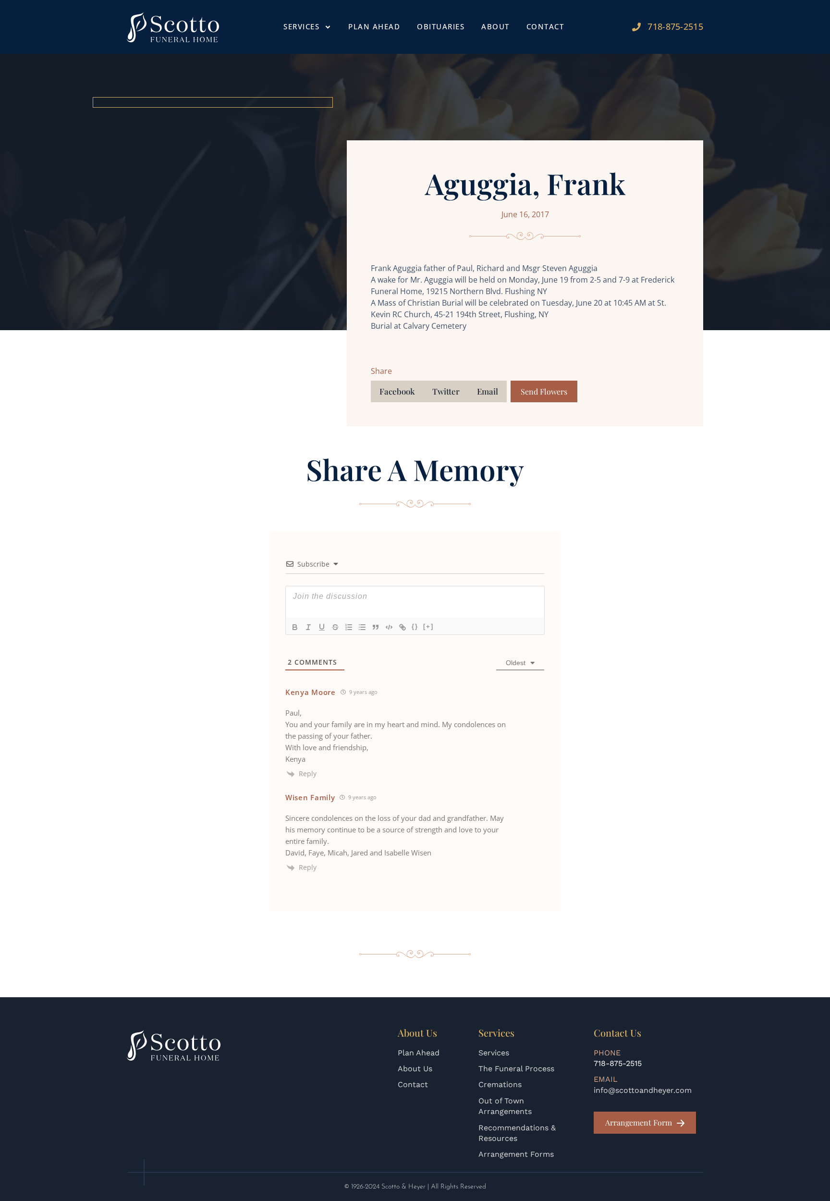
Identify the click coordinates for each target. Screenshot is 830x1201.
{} (415, 626)
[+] (428, 626)
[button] (397, 391)
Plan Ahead (374, 26)
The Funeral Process (516, 1068)
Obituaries (440, 26)
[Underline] (322, 627)
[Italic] (308, 627)
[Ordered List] (348, 627)
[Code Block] (389, 627)
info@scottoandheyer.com (643, 1090)
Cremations (500, 1084)
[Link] (402, 627)
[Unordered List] (362, 627)
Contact (545, 26)
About (495, 26)
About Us (415, 1068)
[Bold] (295, 627)
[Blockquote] (375, 627)
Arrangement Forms (516, 1154)
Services (493, 1052)
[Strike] (335, 627)
